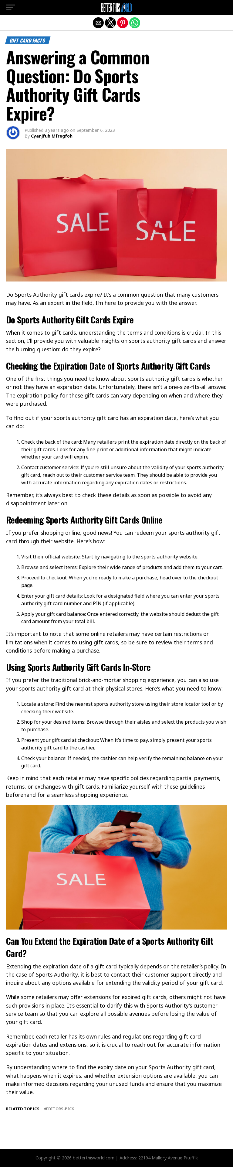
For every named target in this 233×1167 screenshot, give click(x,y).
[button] (10, 8)
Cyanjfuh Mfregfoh (52, 136)
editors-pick (60, 1109)
